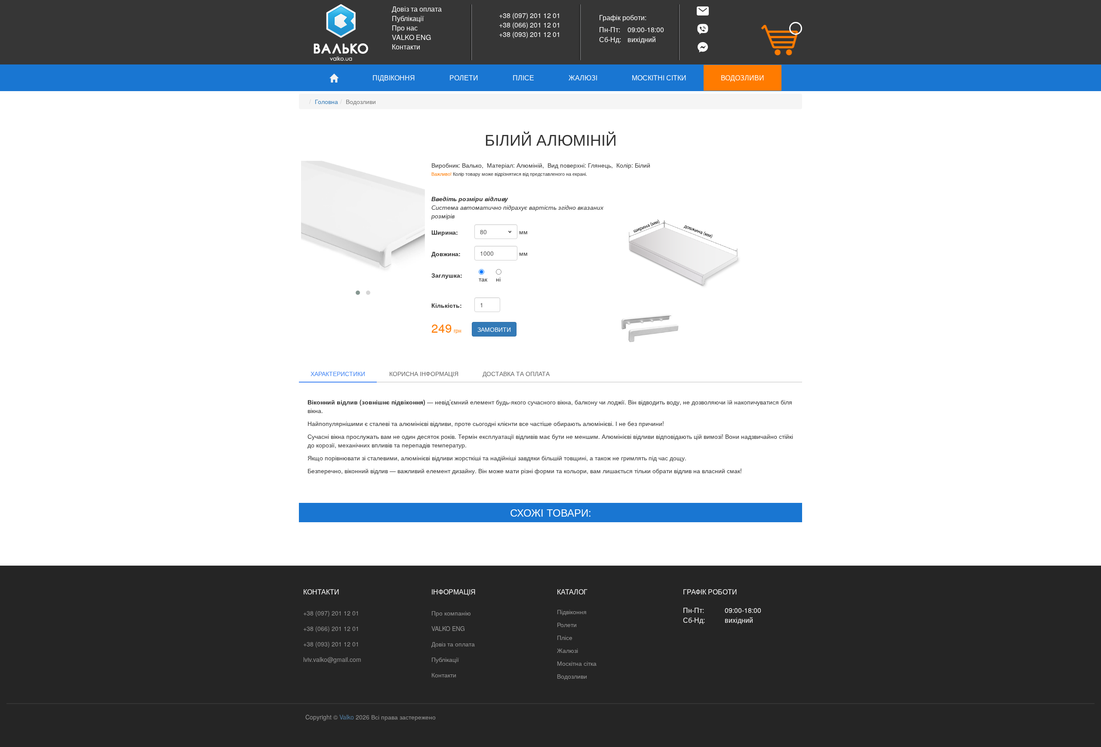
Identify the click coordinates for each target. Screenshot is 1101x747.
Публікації (408, 18)
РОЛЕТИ (463, 78)
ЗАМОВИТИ (494, 329)
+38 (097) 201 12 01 (529, 15)
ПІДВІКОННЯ (393, 78)
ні (498, 279)
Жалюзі (567, 650)
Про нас (405, 28)
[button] (358, 292)
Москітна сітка (577, 663)
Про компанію (451, 613)
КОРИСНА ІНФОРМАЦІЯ (424, 373)
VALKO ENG (411, 37)
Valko (346, 717)
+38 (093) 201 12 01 (529, 34)
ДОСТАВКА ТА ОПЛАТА (516, 373)
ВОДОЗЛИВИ (742, 78)
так (483, 279)
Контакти (406, 47)
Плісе (564, 637)
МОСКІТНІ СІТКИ (659, 78)
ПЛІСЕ (523, 78)
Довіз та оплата (417, 9)
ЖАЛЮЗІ (583, 78)
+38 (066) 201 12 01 (529, 25)
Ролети (567, 624)
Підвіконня (572, 611)
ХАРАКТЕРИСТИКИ (337, 373)
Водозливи (572, 676)
